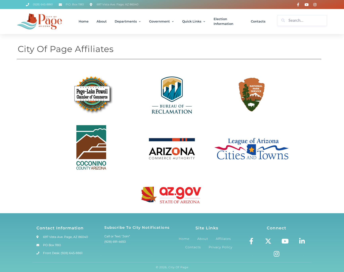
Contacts (258, 21)
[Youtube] (285, 241)
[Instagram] (315, 4)
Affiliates (223, 239)
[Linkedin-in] (302, 241)
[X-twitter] (268, 241)
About (102, 21)
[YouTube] (307, 4)
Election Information (223, 21)
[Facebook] (298, 4)
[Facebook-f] (251, 241)
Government (159, 21)
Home (84, 21)
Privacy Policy (220, 247)
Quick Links (191, 21)
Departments (126, 21)
